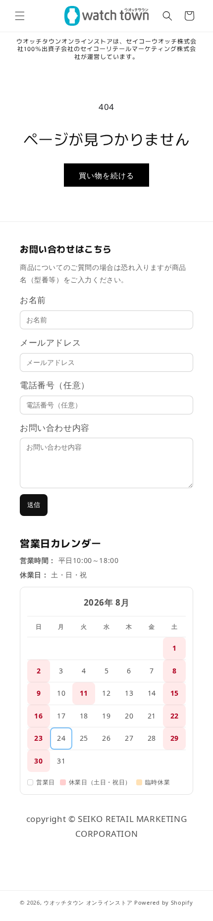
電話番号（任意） (55, 385)
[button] (20, 16)
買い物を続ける (106, 175)
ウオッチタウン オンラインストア (88, 902)
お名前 (33, 300)
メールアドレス (50, 342)
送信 (33, 505)
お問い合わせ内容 (55, 427)
